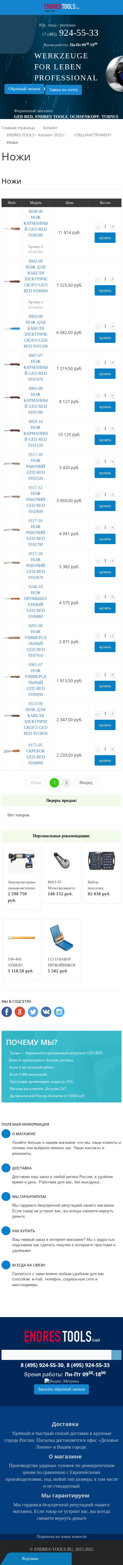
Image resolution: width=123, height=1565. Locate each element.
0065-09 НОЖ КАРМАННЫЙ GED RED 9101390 (36, 400)
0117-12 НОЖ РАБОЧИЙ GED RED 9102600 (35, 499)
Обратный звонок (24, 89)
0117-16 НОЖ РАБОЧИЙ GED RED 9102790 (35, 532)
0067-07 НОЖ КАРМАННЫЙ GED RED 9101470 (36, 367)
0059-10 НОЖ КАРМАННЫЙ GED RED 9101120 (36, 433)
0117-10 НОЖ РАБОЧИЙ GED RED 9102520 (35, 466)
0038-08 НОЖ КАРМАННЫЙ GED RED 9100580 (36, 223)
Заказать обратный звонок (61, 1389)
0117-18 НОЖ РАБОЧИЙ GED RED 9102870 (35, 566)
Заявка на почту (63, 90)
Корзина (30, 1558)
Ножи (11, 181)
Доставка (65, 1423)
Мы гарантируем (65, 1495)
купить (105, 237)
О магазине (65, 1456)
